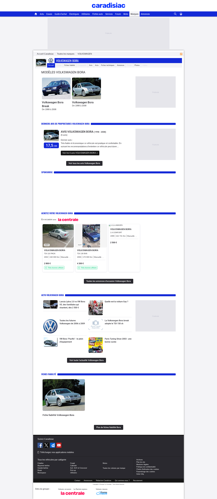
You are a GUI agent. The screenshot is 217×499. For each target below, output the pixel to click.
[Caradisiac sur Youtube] (58, 445)
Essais (49, 14)
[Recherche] (175, 14)
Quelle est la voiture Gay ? (116, 301)
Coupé (72, 463)
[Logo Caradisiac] (108, 10)
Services (109, 14)
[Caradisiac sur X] (46, 445)
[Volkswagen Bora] (86, 88)
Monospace (42, 473)
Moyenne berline (43, 466)
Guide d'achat (61, 14)
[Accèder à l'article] (50, 304)
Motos (105, 463)
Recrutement (137, 480)
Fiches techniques (107, 65)
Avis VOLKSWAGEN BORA (77, 131)
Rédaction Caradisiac (103, 480)
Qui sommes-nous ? (122, 480)
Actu (42, 14)
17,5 (51, 145)
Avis (90, 65)
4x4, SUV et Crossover (78, 468)
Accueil (51, 65)
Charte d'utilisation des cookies (147, 469)
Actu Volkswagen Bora (52, 295)
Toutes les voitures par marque (114, 468)
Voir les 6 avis (80, 153)
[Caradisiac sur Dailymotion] (53, 445)
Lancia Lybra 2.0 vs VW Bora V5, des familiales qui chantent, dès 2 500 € (72, 304)
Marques (134, 14)
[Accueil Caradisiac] (36, 13)
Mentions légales (142, 464)
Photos (137, 65)
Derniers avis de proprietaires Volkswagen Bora (65, 123)
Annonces (145, 14)
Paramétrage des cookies (145, 472)
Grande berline (43, 468)
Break (40, 470)
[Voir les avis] (51, 141)
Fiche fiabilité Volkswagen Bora (58, 415)
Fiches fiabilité (69, 65)
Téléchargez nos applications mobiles (57, 452)
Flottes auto (97, 14)
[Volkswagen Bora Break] (56, 88)
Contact (77, 480)
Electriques (74, 14)
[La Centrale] (72, 495)
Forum (118, 14)
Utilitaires (86, 14)
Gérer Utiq (140, 474)
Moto (125, 14)
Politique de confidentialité (145, 467)
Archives (139, 460)
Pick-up (73, 470)
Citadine (40, 463)
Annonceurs (88, 480)
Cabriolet (73, 466)
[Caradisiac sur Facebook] (40, 445)
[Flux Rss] (182, 54)
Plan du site (140, 462)
